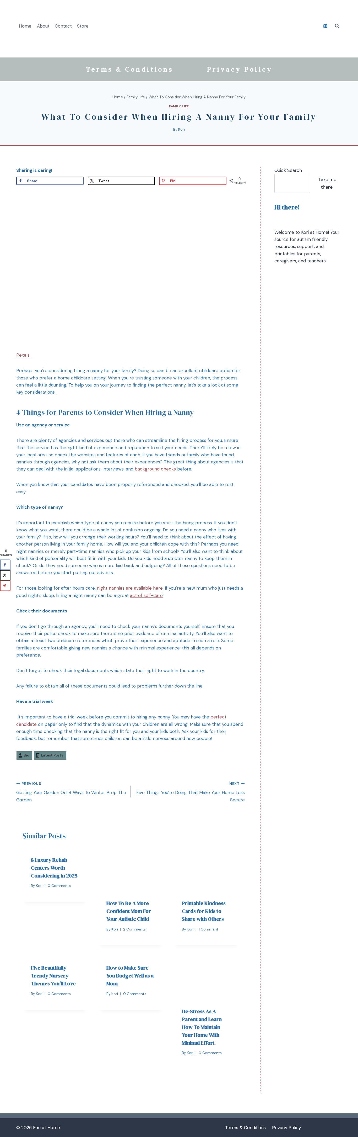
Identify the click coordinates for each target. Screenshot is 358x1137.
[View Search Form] (337, 26)
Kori (181, 129)
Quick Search (288, 170)
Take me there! (327, 183)
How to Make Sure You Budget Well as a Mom (130, 975)
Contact (63, 26)
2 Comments (134, 929)
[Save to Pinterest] (5, 586)
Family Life (179, 106)
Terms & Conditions (129, 69)
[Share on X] (5, 575)
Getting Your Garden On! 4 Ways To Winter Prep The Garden (71, 792)
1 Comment (208, 929)
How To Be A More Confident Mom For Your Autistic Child (128, 911)
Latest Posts (52, 755)
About (43, 26)
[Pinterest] (325, 26)
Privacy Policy (239, 69)
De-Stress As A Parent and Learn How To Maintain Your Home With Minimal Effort (202, 1027)
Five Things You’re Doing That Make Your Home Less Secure (190, 792)
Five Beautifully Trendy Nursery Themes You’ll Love (53, 975)
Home (25, 26)
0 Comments (59, 886)
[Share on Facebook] (5, 565)
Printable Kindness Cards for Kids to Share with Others (204, 911)
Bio (26, 755)
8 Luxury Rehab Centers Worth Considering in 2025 (54, 867)
